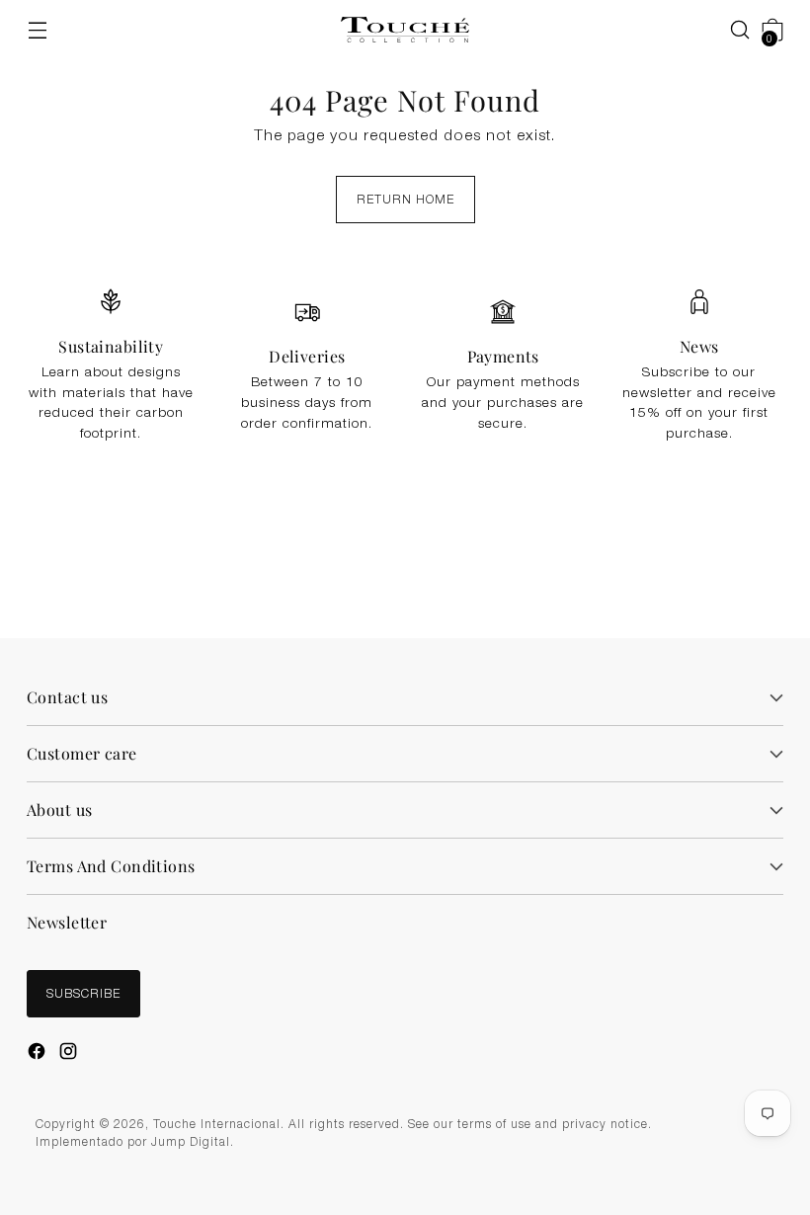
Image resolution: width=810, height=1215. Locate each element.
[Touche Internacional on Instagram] (70, 1054)
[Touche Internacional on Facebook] (38, 1054)
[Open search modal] (730, 30)
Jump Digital (190, 1143)
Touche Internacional (217, 1125)
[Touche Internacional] (405, 30)
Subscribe (83, 995)
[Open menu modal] (37, 30)
